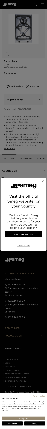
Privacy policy (39, 396)
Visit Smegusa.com (23, 234)
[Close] (43, 180)
